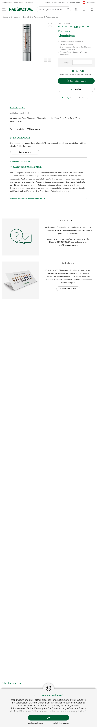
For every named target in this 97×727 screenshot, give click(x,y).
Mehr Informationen (61, 723)
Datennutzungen (37, 702)
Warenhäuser (7, 2)
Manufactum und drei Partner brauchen (31, 699)
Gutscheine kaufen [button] (68, 289)
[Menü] (4, 9)
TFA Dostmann (33, 129)
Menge (66, 62)
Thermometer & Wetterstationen (46, 17)
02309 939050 (64, 242)
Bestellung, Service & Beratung (62, 2)
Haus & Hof (26, 17)
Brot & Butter (18, 2)
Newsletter (29, 2)
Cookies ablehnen (35, 723)
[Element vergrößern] (49, 60)
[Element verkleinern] (45, 60)
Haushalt (16, 17)
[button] (50, 25)
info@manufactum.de (68, 245)
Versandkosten (86, 74)
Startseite (6, 17)
